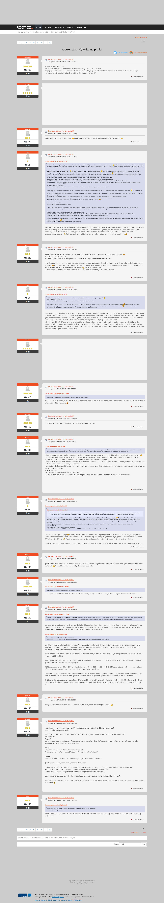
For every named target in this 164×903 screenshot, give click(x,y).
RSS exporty (78, 900)
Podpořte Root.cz (67, 900)
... (22, 43)
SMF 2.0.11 (72, 880)
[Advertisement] (82, 11)
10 (41, 43)
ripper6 (27, 129)
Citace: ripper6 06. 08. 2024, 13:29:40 (56, 805)
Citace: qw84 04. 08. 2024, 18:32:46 (55, 446)
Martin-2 (27, 605)
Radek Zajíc (27, 57)
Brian (92, 882)
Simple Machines (90, 880)
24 (50, 43)
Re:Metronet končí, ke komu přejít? (61, 59)
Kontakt (37, 900)
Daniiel (80, 882)
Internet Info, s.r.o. (58, 897)
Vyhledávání (59, 27)
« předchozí (139, 37)
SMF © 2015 (80, 880)
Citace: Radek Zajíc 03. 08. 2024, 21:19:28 (57, 614)
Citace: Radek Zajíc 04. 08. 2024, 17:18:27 (57, 393)
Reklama (27, 84)
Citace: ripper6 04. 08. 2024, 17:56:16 (56, 294)
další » (145, 37)
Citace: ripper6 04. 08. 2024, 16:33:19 (56, 161)
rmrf (27, 796)
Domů (38, 27)
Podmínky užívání (54, 900)
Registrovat (81, 27)
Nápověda (48, 27)
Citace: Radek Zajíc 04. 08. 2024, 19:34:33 (57, 587)
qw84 (27, 152)
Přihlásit (70, 27)
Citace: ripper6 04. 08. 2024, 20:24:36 (56, 506)
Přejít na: (116, 844)
